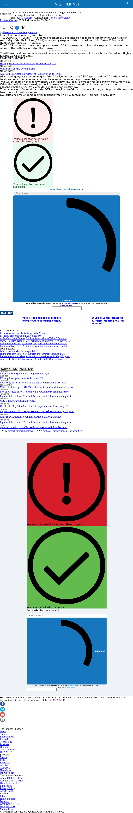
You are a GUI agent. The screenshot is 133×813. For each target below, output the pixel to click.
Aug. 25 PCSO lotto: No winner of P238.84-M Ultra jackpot (31, 73)
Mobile (3, 757)
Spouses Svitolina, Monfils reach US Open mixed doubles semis (33, 427)
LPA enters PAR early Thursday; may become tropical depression (33, 343)
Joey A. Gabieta (24, 17)
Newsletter (5, 770)
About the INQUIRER (12, 780)
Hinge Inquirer (7, 798)
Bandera (4, 801)
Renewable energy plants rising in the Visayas (23, 333)
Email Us (5, 762)
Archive (4, 765)
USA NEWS (6, 752)
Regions (5, 14)
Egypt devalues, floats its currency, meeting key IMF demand (107, 320)
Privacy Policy (66, 305)
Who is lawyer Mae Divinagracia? (17, 68)
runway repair (60, 431)
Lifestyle (4, 739)
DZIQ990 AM (7, 806)
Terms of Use (69, 303)
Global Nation (7, 749)
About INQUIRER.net (12, 778)
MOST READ (26, 369)
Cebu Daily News (9, 803)
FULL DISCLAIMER (53, 700)
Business (4, 744)
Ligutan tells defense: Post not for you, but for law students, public (34, 346)
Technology (6, 741)
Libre (3, 796)
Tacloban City (75, 431)
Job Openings (7, 772)
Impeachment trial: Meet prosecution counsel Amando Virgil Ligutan (35, 356)
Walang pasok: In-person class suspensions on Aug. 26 (28, 63)
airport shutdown (24, 431)
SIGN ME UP (66, 300)
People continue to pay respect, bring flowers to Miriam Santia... (42, 319)
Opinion (4, 747)
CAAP (38, 431)
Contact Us (6, 767)
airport (11, 431)
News (3, 731)
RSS (2, 760)
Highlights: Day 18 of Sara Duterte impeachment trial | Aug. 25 (32, 353)
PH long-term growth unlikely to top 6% (20, 335)
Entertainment (7, 736)
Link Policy (6, 785)
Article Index (6, 791)
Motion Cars (6, 809)
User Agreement (8, 783)
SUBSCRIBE (100, 651)
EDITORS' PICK (9, 369)
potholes (47, 431)
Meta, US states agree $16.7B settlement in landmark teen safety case (35, 340)
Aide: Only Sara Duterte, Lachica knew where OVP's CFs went (33, 338)
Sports (3, 734)
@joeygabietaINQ (60, 17)
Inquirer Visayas (8, 20)
